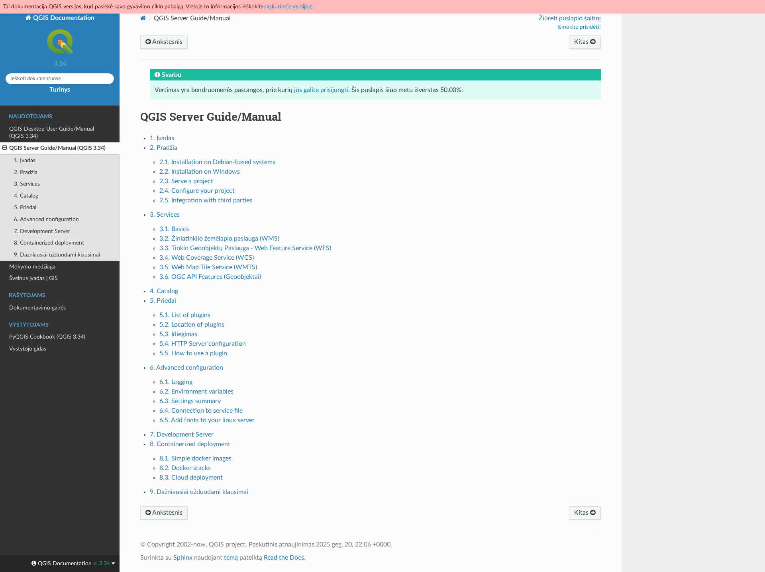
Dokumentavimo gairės (37, 308)
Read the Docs (284, 557)
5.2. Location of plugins (191, 324)
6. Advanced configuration (46, 219)
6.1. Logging (175, 382)
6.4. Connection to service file (201, 410)
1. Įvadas (24, 160)
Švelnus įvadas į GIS (33, 278)
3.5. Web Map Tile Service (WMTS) (208, 267)
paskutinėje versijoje (287, 7)
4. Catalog (26, 196)
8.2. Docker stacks (185, 468)
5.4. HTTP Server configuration (202, 344)
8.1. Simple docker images (195, 458)
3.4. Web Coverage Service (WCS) (206, 258)
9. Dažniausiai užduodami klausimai (57, 255)
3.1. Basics (174, 229)
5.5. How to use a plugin (193, 353)
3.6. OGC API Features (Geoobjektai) (210, 277)
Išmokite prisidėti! (579, 27)
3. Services (27, 184)
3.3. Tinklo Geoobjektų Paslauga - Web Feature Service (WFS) (245, 248)
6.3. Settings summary (190, 401)
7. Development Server (42, 231)
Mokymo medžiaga (32, 267)
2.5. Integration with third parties (205, 200)
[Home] (143, 18)
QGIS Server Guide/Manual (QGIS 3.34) (57, 148)
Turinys (59, 89)
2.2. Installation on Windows (199, 171)
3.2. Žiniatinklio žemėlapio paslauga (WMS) (219, 238)
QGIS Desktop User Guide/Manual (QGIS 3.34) (51, 132)
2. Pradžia (25, 172)
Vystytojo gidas (27, 349)
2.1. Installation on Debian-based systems (217, 162)
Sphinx (182, 557)
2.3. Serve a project (186, 181)
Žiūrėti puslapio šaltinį (570, 18)
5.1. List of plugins (184, 315)
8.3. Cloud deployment (191, 477)
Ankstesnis (166, 42)
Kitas (582, 42)
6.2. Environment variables (196, 391)
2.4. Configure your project (197, 191)
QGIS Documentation (62, 18)
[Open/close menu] (4, 148)
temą (231, 557)
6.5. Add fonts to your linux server (207, 420)
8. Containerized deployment (49, 243)
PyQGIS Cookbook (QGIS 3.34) (47, 337)
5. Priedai (25, 207)
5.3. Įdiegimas (178, 334)
